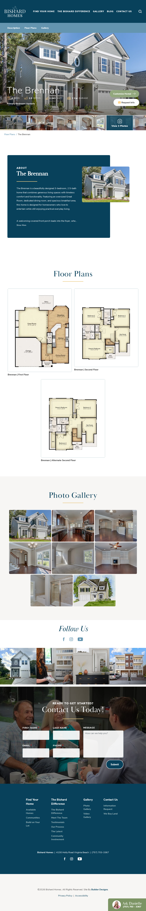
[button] (140, 11)
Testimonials (57, 822)
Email (27, 745)
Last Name (61, 727)
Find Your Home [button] (44, 11)
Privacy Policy (65, 895)
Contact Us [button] (124, 11)
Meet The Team (59, 817)
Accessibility (81, 895)
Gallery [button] (98, 11)
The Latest (56, 831)
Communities (33, 817)
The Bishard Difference (59, 801)
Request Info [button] (128, 102)
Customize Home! (122, 93)
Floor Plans (31, 27)
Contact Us (111, 799)
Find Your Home (32, 801)
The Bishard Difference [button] (73, 11)
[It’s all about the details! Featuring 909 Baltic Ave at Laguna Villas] (91, 666)
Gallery (45, 27)
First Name (31, 727)
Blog (110, 11)
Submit (115, 764)
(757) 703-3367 (100, 852)
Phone (58, 745)
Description (13, 27)
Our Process (57, 826)
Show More (21, 225)
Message (89, 727)
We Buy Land (111, 813)
